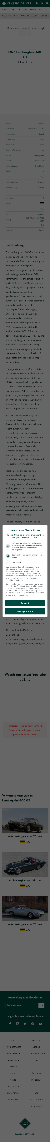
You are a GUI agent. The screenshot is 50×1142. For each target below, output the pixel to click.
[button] (25, 562)
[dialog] (25, 571)
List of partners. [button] (16, 580)
